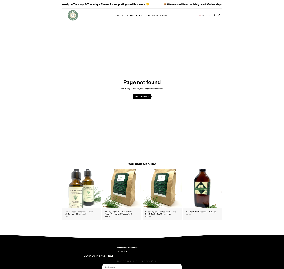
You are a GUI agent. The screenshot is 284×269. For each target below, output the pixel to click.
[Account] (214, 15)
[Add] (178, 205)
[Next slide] (97, 188)
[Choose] (98, 205)
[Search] (209, 15)
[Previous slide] (65, 188)
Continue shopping (142, 96)
